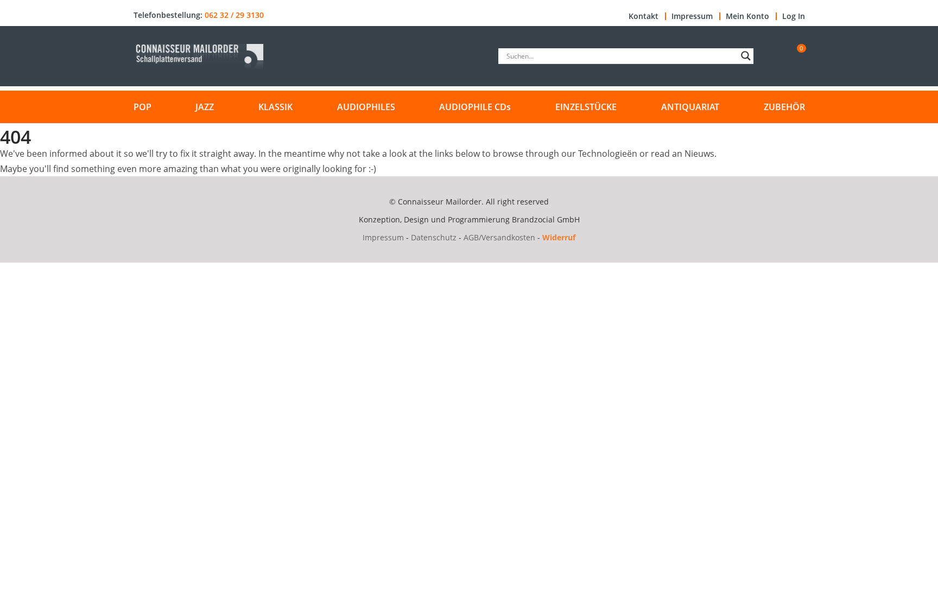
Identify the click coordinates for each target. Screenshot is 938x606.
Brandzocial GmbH (546, 219)
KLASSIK (275, 107)
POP (142, 107)
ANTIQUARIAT (690, 107)
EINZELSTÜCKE (586, 107)
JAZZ (204, 107)
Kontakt (643, 16)
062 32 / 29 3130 (234, 15)
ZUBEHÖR (784, 107)
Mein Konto (747, 16)
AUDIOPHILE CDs (475, 107)
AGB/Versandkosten (499, 237)
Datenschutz (434, 237)
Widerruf (558, 237)
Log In (793, 16)
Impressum (692, 16)
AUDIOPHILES (366, 107)
